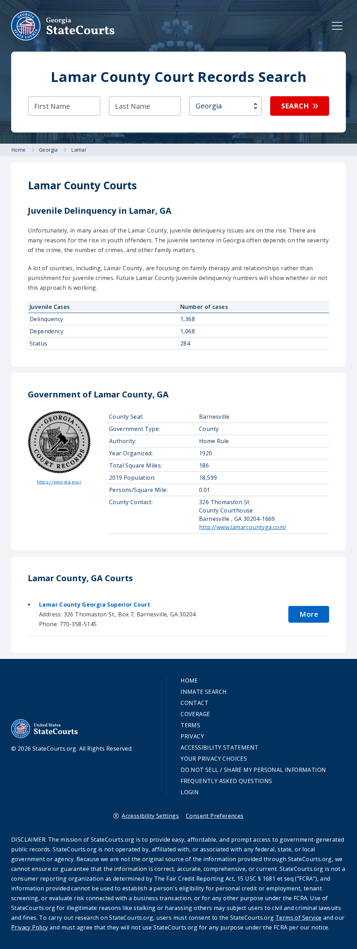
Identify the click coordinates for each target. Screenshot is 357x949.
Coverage (195, 714)
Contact (194, 703)
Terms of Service (298, 917)
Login (190, 792)
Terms (190, 725)
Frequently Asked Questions (226, 781)
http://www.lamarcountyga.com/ (243, 527)
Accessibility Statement (219, 747)
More (308, 614)
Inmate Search (204, 692)
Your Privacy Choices (214, 758)
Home (189, 680)
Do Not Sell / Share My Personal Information (253, 770)
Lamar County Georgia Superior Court (94, 604)
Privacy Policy (29, 927)
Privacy (192, 736)
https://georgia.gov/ (59, 482)
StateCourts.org (63, 25)
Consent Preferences (215, 816)
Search (295, 106)
